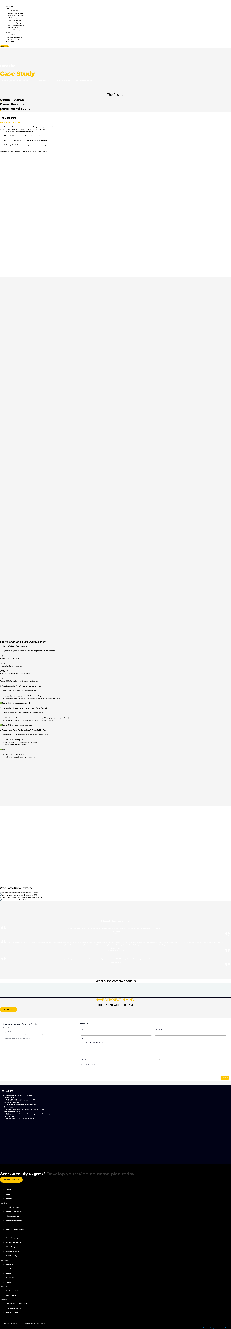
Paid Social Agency (13, 18)
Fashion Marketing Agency (13, 31)
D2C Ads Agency (13, 27)
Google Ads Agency (14, 11)
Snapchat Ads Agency (14, 37)
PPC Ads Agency (13, 35)
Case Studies (10, 42)
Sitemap (43, 1323)
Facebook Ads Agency (15, 13)
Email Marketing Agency (15, 15)
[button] (69, 4)
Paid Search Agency (14, 23)
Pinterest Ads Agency (14, 20)
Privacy (36, 1323)
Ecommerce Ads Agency (15, 25)
